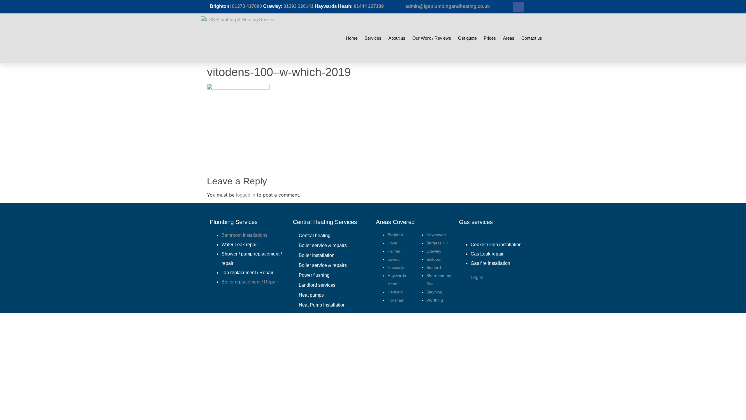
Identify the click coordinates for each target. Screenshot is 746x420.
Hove (392, 243)
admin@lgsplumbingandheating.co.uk (447, 6)
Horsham (396, 300)
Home (352, 38)
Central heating (314, 235)
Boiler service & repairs (323, 245)
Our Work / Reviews (431, 38)
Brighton (395, 234)
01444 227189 (369, 6)
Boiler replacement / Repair (249, 281)
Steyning (434, 292)
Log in (477, 277)
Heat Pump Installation (322, 304)
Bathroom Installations (244, 235)
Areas (508, 38)
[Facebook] (518, 7)
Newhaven (436, 234)
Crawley (433, 251)
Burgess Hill (437, 243)
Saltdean (434, 259)
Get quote (467, 38)
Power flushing (314, 275)
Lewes (394, 259)
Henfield (395, 292)
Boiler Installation (317, 255)
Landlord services (317, 285)
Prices (490, 38)
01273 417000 (247, 6)
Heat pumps (311, 295)
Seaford (433, 267)
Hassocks (396, 267)
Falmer (394, 251)
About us (396, 38)
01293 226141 (299, 6)
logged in (245, 194)
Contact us (531, 38)
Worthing (434, 300)
